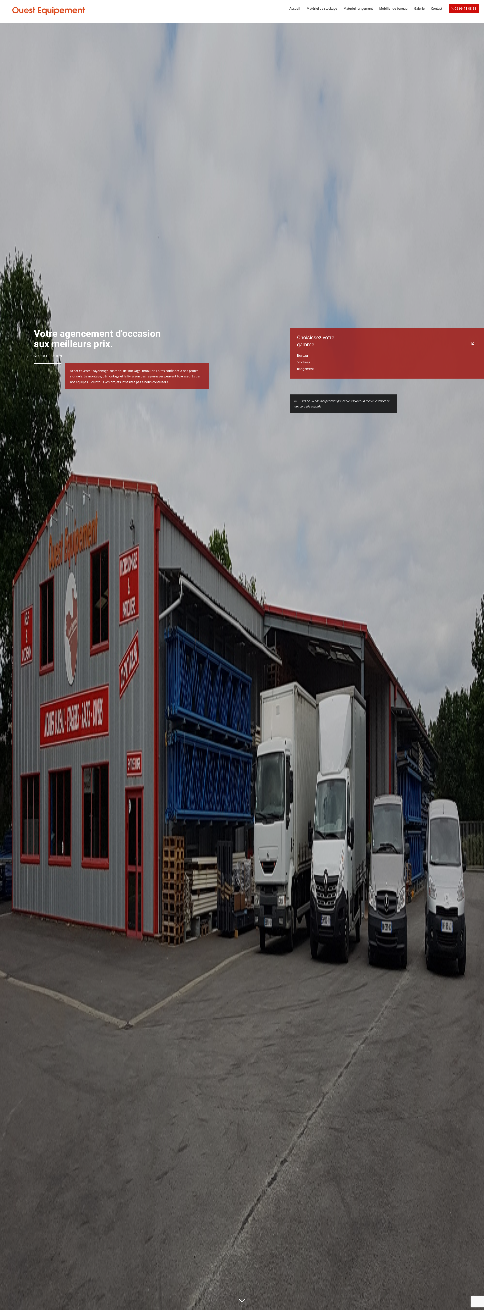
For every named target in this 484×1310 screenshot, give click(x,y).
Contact (436, 8)
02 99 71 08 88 (465, 8)
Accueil (294, 8)
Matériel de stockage (322, 8)
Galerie (419, 8)
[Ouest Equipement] (48, 19)
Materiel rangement (358, 8)
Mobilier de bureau (393, 8)
